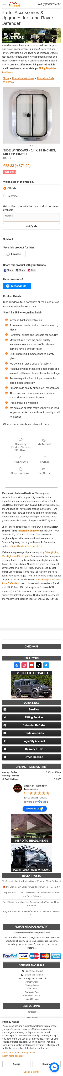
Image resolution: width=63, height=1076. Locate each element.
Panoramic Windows (29, 530)
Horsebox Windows (23, 78)
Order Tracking (34, 757)
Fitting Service (34, 717)
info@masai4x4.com (33, 975)
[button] (31, 35)
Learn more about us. (13, 1056)
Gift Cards (44, 473)
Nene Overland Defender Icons (26, 546)
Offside (11, 188)
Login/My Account (34, 741)
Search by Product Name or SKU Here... (20, 447)
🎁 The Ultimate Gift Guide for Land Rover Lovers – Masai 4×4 (31, 887)
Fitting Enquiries (47, 68)
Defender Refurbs (34, 725)
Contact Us (32, 1012)
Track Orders (21, 461)
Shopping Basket (20, 473)
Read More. (7, 72)
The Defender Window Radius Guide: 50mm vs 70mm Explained (31, 881)
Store (6, 78)
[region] (31, 35)
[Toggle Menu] (4, 4)
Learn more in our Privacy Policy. (18, 1052)
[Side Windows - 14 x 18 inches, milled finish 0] (31, 115)
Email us (34, 709)
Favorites (44, 461)
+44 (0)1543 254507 (34, 971)
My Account (44, 444)
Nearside (12, 196)
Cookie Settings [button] (32, 1072)
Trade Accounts (34, 733)
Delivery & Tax (34, 749)
